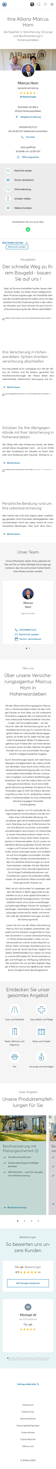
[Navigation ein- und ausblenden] (52, 5)
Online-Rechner (28, 1439)
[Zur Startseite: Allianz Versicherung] (4, 4)
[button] (28, 70)
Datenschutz (28, 1411)
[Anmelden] (45, 4)
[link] (18, 189)
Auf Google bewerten (28, 1283)
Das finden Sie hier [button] (13, 242)
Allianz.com (28, 1446)
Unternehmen (28, 1432)
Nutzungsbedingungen (28, 1425)
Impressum (28, 1404)
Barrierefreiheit (28, 1418)
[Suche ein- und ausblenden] (38, 5)
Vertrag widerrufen (26, 1384)
